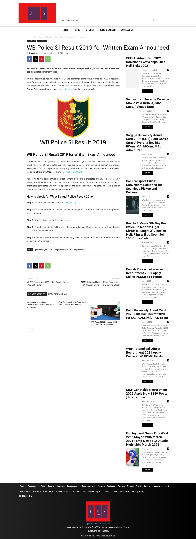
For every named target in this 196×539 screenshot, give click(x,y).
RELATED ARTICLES (36, 294)
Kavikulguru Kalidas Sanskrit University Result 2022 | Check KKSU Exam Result (40, 304)
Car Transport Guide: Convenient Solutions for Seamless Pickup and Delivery (144, 186)
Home (29, 37)
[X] (35, 59)
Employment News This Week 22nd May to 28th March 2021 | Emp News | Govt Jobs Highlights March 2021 (147, 438)
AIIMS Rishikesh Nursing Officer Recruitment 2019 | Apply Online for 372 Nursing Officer (100, 283)
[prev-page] (28, 330)
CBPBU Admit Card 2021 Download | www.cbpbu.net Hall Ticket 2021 (145, 62)
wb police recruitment (63, 250)
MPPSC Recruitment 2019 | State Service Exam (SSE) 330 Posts (47, 283)
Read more (147, 91)
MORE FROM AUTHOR (57, 294)
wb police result (79, 250)
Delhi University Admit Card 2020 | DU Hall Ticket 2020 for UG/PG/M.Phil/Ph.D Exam (147, 314)
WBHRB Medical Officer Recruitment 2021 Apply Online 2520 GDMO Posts (144, 352)
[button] (153, 20)
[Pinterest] (41, 59)
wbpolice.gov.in (67, 89)
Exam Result (38, 37)
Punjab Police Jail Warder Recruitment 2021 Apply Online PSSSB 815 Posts (144, 273)
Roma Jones (33, 53)
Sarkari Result (42, 41)
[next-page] (32, 330)
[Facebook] (29, 59)
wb (51, 250)
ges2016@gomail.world (98, 523)
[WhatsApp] (48, 59)
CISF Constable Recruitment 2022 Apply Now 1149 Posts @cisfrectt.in (146, 393)
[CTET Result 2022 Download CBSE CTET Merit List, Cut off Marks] (105, 310)
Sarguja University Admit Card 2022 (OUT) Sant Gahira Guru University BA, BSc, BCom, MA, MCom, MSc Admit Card (147, 142)
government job (41, 250)
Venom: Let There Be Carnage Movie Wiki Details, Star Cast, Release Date (147, 103)
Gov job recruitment (72, 172)
